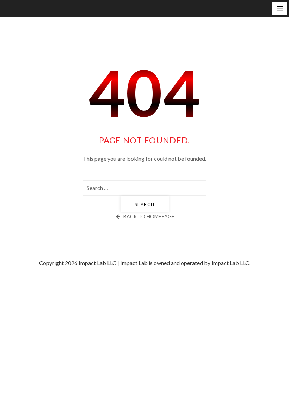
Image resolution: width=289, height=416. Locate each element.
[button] (279, 8)
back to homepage (148, 216)
